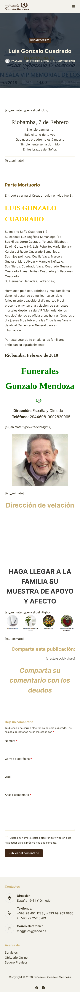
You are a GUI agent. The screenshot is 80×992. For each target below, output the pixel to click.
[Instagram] (43, 987)
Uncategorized (39, 40)
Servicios (11, 952)
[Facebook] (36, 987)
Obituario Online (16, 957)
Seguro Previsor (16, 962)
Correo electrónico (18, 759)
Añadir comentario (18, 795)
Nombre (11, 741)
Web (8, 777)
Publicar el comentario (24, 853)
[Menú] (73, 6)
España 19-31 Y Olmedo (34, 900)
